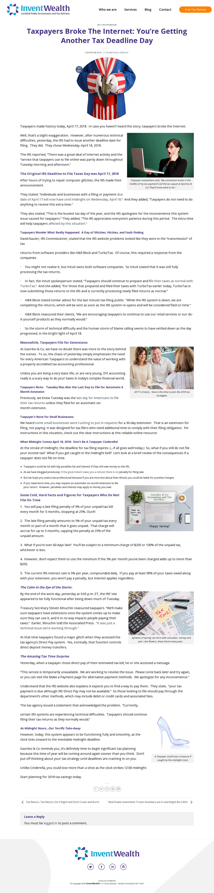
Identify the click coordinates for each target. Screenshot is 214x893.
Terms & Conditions (107, 881)
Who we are (108, 9)
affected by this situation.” (68, 223)
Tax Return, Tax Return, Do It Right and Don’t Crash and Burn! (62, 802)
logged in (50, 823)
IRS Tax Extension (107, 25)
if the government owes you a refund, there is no (90, 472)
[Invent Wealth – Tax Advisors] (38, 9)
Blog (148, 9)
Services (130, 9)
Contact (165, 9)
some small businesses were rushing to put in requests (76, 423)
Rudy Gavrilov (121, 52)
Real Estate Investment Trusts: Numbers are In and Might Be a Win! (148, 802)
